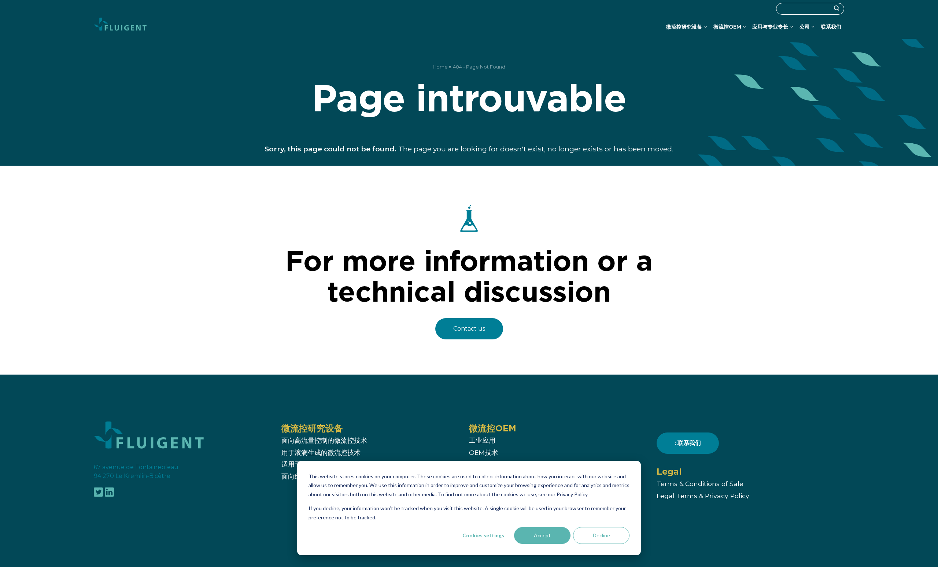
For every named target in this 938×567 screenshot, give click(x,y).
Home (440, 67)
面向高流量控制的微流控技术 (324, 441)
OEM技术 (483, 452)
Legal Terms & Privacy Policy (703, 496)
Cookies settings (483, 535)
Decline (601, 535)
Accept (542, 535)
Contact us (469, 328)
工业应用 (482, 441)
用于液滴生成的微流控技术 (321, 452)
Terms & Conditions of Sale (700, 484)
